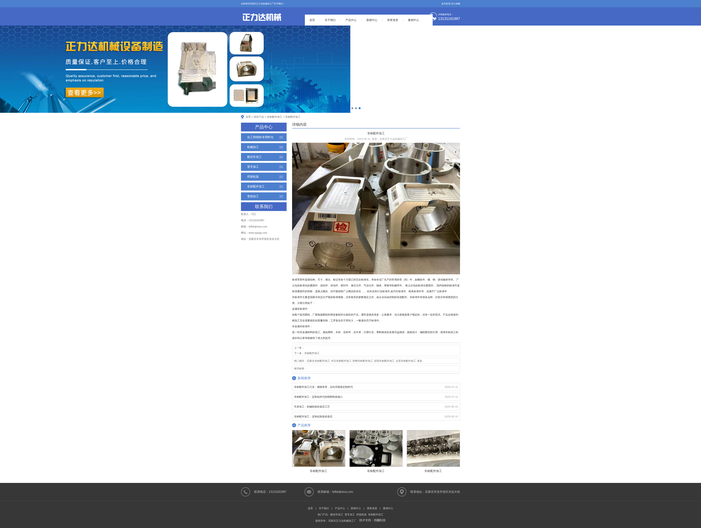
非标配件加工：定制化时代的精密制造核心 (318, 396)
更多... (420, 360)
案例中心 (413, 20)
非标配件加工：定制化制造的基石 (313, 416)
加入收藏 (455, 3)
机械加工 (253, 147)
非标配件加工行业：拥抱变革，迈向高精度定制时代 (323, 386)
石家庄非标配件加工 (318, 360)
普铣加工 (253, 196)
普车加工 (253, 166)
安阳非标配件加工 (384, 360)
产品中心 (351, 20)
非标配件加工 (274, 116)
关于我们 (330, 20)
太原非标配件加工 (406, 360)
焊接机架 (253, 176)
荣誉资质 (392, 20)
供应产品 (259, 116)
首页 (312, 20)
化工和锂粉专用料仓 (260, 137)
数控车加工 (254, 156)
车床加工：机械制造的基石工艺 (312, 406)
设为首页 (445, 3)
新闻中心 (371, 20)
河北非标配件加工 (341, 360)
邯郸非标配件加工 (363, 360)
